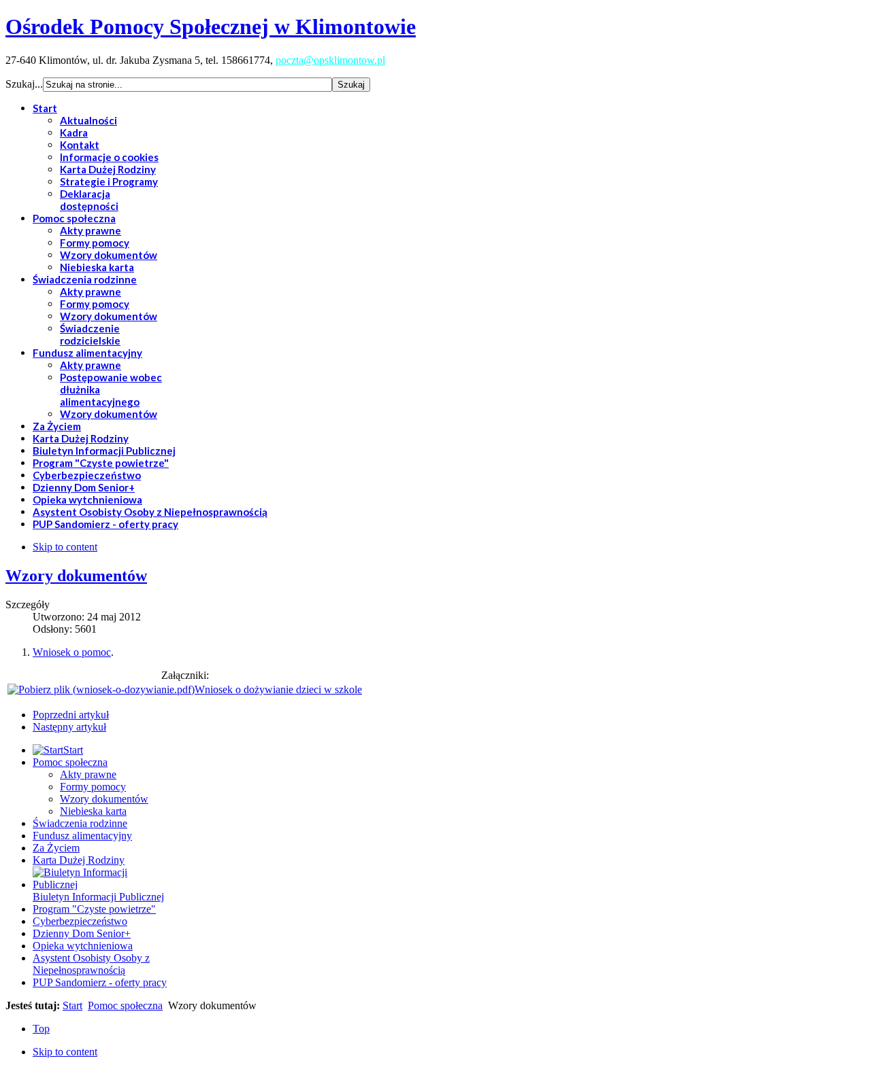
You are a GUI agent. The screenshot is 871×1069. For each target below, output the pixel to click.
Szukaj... (24, 84)
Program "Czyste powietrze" (94, 909)
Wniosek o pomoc (72, 652)
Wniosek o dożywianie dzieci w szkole (278, 689)
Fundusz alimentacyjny (82, 835)
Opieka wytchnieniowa (83, 945)
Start (72, 1005)
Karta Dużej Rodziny (79, 860)
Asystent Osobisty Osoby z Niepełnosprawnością (91, 964)
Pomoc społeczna (70, 762)
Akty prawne (88, 774)
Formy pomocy (93, 786)
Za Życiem (56, 848)
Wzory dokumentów (76, 575)
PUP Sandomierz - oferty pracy (100, 982)
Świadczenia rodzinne (80, 823)
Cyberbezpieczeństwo (80, 921)
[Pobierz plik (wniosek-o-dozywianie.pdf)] (101, 689)
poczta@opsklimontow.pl (330, 60)
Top (41, 1028)
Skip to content (65, 547)
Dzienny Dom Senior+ (82, 933)
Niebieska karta (93, 811)
